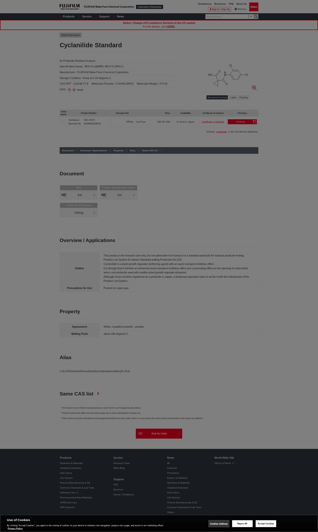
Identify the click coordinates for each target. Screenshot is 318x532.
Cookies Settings (219, 523)
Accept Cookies (266, 523)
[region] (159, 523)
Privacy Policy (15, 528)
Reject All (242, 523)
